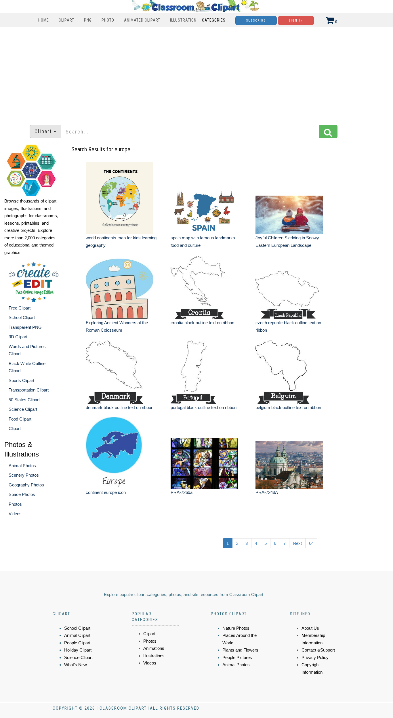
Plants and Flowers (240, 650)
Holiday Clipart (77, 650)
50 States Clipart (24, 399)
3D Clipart (18, 336)
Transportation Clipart (29, 389)
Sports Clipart (21, 380)
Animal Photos (22, 465)
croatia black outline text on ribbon (202, 322)
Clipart (66, 20)
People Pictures (237, 657)
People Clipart (77, 642)
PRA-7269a (181, 492)
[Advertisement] (196, 73)
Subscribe (256, 20)
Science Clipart (23, 409)
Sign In (296, 20)
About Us (310, 628)
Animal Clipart (77, 635)
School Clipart (22, 317)
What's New (75, 664)
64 (311, 543)
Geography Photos (26, 484)
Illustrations (154, 655)
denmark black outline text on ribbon (119, 407)
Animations (153, 648)
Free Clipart (19, 307)
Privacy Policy (315, 657)
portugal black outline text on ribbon (203, 407)
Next (297, 543)
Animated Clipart (142, 20)
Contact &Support (318, 650)
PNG (88, 20)
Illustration (183, 20)
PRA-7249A (266, 492)
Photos (15, 504)
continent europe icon (106, 492)
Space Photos (22, 494)
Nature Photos (235, 628)
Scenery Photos (24, 475)
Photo (108, 20)
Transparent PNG (25, 327)
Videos (15, 513)
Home (43, 20)
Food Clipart (20, 419)
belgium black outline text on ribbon (288, 407)
